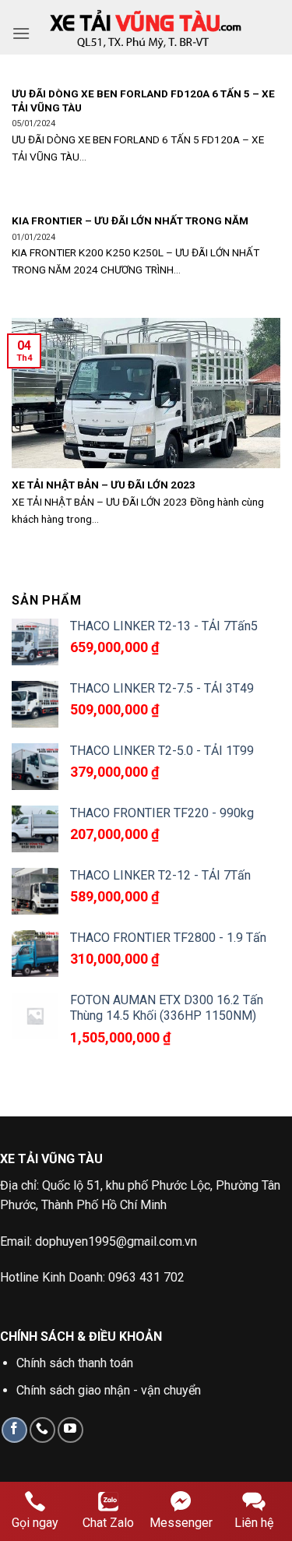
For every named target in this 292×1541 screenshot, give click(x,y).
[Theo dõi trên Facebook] (14, 1430)
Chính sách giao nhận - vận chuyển (108, 1390)
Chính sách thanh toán (74, 1363)
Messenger (181, 1522)
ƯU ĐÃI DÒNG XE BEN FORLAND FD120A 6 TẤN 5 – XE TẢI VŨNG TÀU (143, 100)
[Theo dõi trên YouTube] (70, 1430)
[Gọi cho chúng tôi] (42, 1430)
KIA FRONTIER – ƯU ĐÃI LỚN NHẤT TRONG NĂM (130, 220)
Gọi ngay (35, 1522)
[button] (21, 33)
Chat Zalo (108, 1522)
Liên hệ (253, 1522)
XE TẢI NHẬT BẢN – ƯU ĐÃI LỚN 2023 (103, 484)
